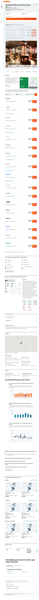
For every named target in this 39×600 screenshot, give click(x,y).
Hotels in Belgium (21, 593)
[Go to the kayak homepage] (7, 1)
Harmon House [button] (7, 492)
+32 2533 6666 (8, 10)
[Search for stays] (1, 7)
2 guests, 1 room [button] (9, 16)
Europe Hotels (15, 593)
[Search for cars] (1, 9)
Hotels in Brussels (10, 573)
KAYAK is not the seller (10, 584)
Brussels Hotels (27, 593)
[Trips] (1, 19)
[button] (2, 1)
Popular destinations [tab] (18, 565)
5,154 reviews (14, 7)
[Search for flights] (1, 5)
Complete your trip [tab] (10, 565)
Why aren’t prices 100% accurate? (12, 588)
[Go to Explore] (1, 14)
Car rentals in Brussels (24, 571)
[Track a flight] (1, 16)
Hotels (11, 593)
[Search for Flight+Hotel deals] (1, 11)
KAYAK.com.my (7, 593)
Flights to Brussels (10, 571)
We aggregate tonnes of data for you (12, 586)
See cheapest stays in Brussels (32, 500)
